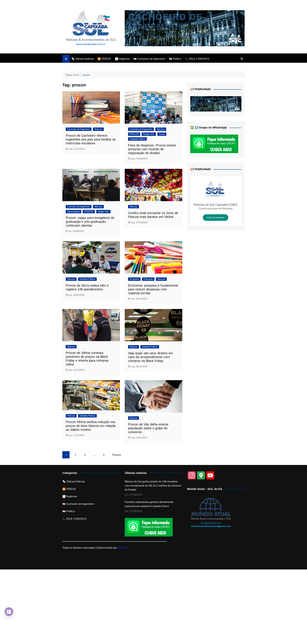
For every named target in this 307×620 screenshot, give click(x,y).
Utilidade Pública (137, 139)
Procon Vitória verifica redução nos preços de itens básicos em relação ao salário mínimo (91, 425)
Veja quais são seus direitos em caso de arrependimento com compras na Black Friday (150, 357)
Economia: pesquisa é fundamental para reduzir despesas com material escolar (153, 289)
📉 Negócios (122, 58)
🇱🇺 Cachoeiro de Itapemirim (149, 58)
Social (162, 134)
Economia (134, 279)
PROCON (134, 134)
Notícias (98, 129)
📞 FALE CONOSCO (197, 58)
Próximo (116, 454)
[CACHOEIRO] (185, 28)
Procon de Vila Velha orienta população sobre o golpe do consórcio (148, 428)
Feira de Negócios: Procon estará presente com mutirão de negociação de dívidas (152, 149)
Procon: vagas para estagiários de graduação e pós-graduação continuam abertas (90, 221)
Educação (148, 279)
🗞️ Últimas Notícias (82, 58)
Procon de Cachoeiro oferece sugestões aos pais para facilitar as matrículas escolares (91, 139)
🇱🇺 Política (175, 58)
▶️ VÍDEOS (104, 58)
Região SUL (148, 134)
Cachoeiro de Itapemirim (78, 129)
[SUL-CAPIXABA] (215, 201)
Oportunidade (73, 211)
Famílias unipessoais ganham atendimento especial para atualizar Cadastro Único (149, 504)
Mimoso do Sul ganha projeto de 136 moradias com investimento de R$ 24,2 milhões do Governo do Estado (153, 485)
